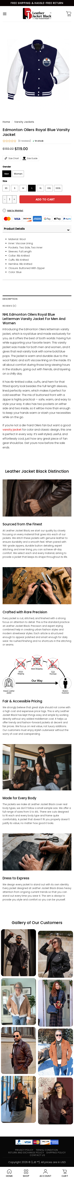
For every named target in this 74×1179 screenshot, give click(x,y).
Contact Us (37, 1155)
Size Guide (32, 158)
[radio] (7, 174)
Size (5, 181)
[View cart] (68, 13)
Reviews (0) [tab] (9, 305)
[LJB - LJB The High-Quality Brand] (37, 14)
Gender (7, 167)
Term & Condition (47, 1149)
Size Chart (13, 158)
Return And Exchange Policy (26, 1152)
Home (6, 122)
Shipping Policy (56, 1152)
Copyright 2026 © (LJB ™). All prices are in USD (37, 1162)
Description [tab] (10, 298)
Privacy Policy (24, 1149)
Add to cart (45, 199)
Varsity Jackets (24, 122)
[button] (5, 14)
